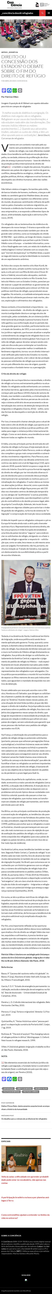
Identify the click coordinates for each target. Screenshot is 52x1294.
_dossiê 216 (13, 52)
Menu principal (49, 13)
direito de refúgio (24, 1088)
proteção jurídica (30, 1092)
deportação (9, 1088)
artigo (4, 52)
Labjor (40, 1246)
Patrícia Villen (41, 1088)
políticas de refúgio (12, 1092)
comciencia (22, 81)
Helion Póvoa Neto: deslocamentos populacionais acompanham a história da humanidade (25, 1106)
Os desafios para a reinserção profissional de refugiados (24, 1117)
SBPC (19, 1251)
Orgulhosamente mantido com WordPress (16, 1291)
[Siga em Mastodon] (26, 1280)
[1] (9, 167)
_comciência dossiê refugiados (17, 13)
